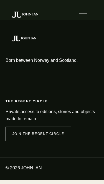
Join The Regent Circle (38, 134)
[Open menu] (83, 14)
